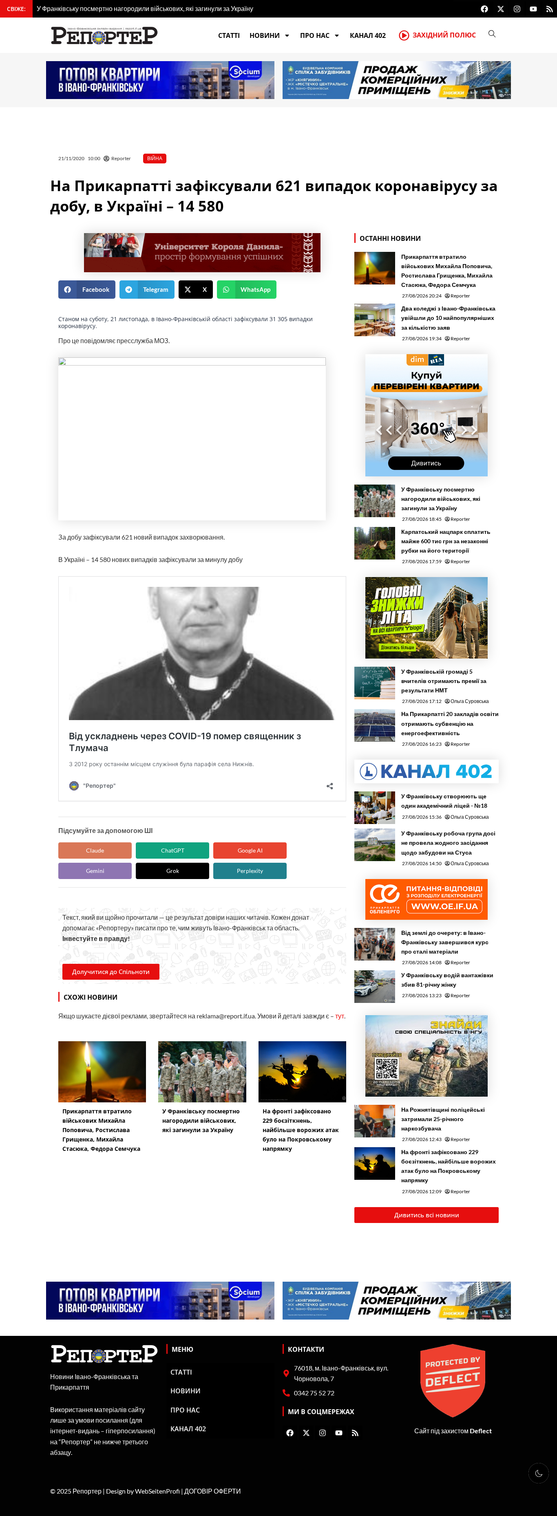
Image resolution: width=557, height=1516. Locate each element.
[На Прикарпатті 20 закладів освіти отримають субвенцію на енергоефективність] (374, 725)
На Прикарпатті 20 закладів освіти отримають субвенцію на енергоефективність (450, 723)
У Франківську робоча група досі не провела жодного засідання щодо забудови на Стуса (448, 842)
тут (339, 1016)
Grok (172, 870)
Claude (95, 850)
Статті (229, 35)
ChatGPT (172, 850)
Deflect (481, 1430)
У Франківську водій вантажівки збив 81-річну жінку (447, 980)
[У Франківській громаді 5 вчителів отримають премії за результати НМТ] (374, 683)
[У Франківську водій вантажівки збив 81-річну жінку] (374, 986)
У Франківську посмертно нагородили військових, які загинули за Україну (440, 498)
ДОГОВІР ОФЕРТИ (212, 1491)
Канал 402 (368, 35)
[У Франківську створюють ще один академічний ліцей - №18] (374, 807)
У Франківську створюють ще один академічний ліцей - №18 (444, 801)
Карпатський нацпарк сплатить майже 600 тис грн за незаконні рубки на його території (446, 541)
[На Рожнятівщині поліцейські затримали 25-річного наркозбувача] (374, 1121)
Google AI (250, 850)
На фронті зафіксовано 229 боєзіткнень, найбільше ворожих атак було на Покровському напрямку (448, 1165)
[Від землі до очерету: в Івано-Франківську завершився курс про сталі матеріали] (374, 944)
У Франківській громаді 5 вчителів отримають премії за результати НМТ (443, 681)
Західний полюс (444, 35)
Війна (154, 158)
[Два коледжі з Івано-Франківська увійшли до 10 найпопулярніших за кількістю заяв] (374, 320)
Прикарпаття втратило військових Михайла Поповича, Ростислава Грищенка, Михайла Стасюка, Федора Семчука (447, 270)
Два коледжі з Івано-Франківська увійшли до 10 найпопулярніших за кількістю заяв (448, 318)
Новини (265, 35)
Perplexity (250, 870)
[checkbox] (538, 1473)
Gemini (95, 870)
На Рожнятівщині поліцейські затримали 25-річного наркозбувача (443, 1119)
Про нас (314, 35)
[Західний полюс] (404, 35)
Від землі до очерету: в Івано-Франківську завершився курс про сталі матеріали (444, 942)
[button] (86, 289)
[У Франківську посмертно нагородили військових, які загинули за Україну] (374, 501)
